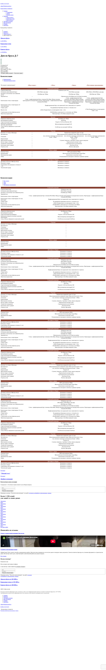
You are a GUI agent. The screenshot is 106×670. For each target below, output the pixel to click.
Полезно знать (9, 15)
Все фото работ (4, 527)
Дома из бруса (9, 17)
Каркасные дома (10, 18)
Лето (4, 182)
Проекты (5, 16)
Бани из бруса (9, 20)
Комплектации (7, 79)
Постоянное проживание (9, 184)
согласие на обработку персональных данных (40, 493)
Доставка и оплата (8, 21)
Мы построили (7, 22)
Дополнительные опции (9, 80)
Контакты (5, 25)
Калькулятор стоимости (6, 8)
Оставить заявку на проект (7, 73)
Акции (8, 13)
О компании (9, 12)
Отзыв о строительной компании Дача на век (12, 533)
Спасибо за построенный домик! (9, 549)
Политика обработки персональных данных (9, 610)
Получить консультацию (7, 490)
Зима (4, 183)
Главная (5, 11)
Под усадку (6, 181)
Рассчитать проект (18, 73)
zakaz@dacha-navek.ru (6, 6)
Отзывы (5, 24)
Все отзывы (3, 556)
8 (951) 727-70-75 (5, 3)
